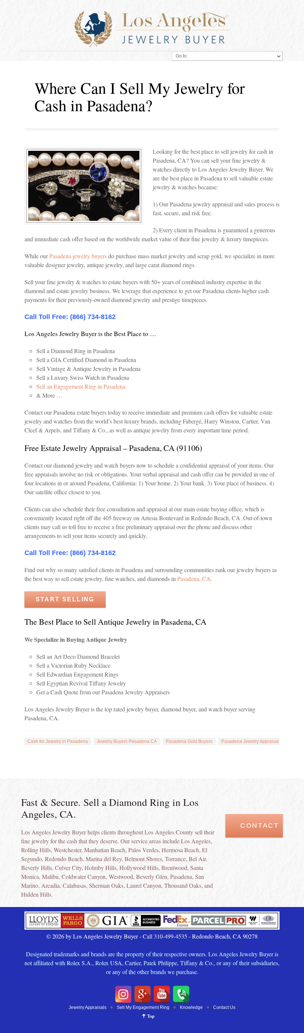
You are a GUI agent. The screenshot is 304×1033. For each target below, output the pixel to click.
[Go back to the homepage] (152, 29)
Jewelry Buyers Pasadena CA (127, 741)
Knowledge (191, 1007)
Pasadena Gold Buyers (189, 741)
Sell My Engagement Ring (143, 1007)
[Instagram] (123, 994)
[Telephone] (181, 994)
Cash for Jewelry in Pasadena (57, 741)
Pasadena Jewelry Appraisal (250, 741)
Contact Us (224, 1007)
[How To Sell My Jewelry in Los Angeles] (152, 927)
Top (151, 1016)
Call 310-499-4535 (165, 936)
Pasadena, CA (194, 578)
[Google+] (142, 994)
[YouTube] (162, 994)
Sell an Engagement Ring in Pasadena (80, 386)
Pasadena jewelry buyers (78, 256)
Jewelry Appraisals (87, 1007)
